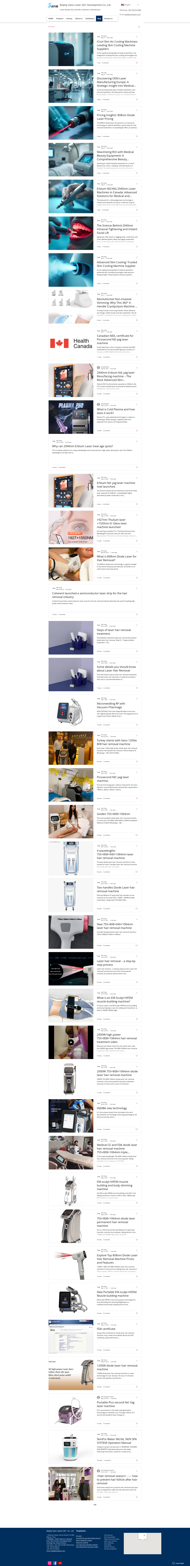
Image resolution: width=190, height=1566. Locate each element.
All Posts (51, 27)
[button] (139, 27)
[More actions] (137, 37)
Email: (130, 14)
